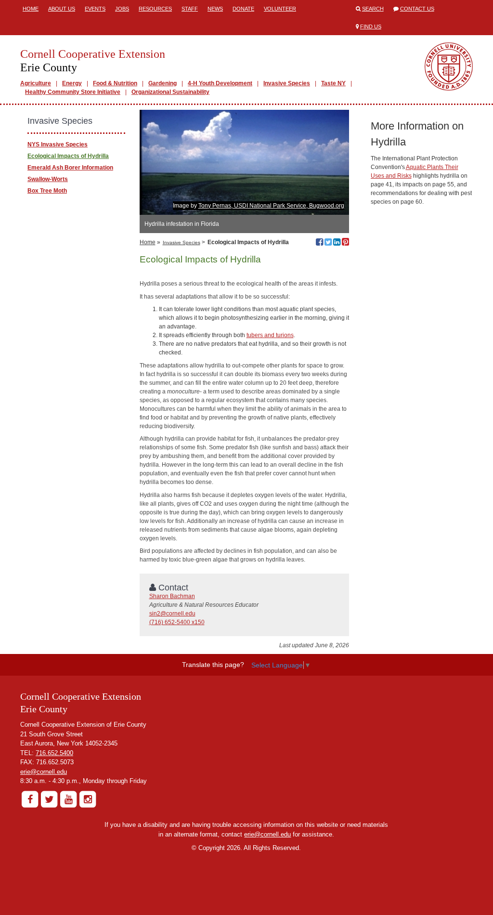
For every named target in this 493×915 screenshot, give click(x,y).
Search (373, 9)
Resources (155, 9)
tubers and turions (270, 335)
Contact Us (417, 9)
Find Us (370, 26)
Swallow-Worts (47, 179)
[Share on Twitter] (328, 243)
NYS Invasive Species (57, 144)
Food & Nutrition (115, 83)
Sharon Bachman (172, 596)
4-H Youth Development (220, 83)
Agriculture (35, 83)
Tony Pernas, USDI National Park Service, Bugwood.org (271, 205)
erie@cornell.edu (43, 771)
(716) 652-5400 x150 (177, 622)
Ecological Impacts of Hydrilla (68, 156)
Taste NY (333, 83)
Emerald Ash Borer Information (70, 167)
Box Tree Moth (47, 190)
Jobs (122, 9)
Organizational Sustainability (170, 92)
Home (31, 9)
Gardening (162, 83)
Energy (72, 83)
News (215, 9)
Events (95, 9)
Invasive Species (286, 83)
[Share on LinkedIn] (336, 243)
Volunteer (280, 9)
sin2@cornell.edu (172, 613)
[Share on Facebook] (319, 243)
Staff (190, 9)
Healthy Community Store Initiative (72, 92)
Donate (243, 9)
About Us (61, 9)
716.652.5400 (54, 753)
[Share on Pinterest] (345, 243)
